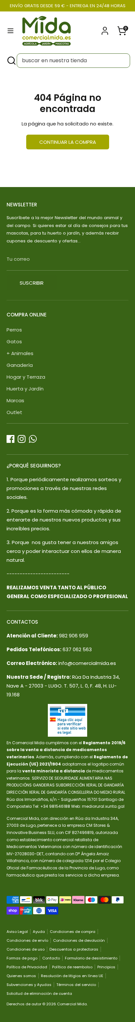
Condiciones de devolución (79, 940)
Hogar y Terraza (26, 376)
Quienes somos (21, 975)
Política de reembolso (72, 967)
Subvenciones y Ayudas (29, 984)
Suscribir (32, 282)
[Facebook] (10, 439)
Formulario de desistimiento (91, 958)
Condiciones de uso (26, 949)
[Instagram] (22, 439)
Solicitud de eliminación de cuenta (39, 993)
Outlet (14, 412)
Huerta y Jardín (25, 388)
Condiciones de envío (27, 940)
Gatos (14, 341)
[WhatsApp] (33, 439)
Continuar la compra (67, 142)
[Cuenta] (104, 28)
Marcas (15, 400)
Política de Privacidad (27, 967)
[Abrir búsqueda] (11, 60)
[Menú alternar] (10, 30)
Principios (106, 967)
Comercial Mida (72, 1004)
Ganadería (20, 365)
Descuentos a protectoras (73, 949)
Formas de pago (22, 958)
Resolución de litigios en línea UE (72, 975)
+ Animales (20, 353)
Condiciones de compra (72, 931)
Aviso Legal (17, 931)
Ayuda (39, 931)
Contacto (51, 958)
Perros (14, 329)
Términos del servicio (76, 984)
